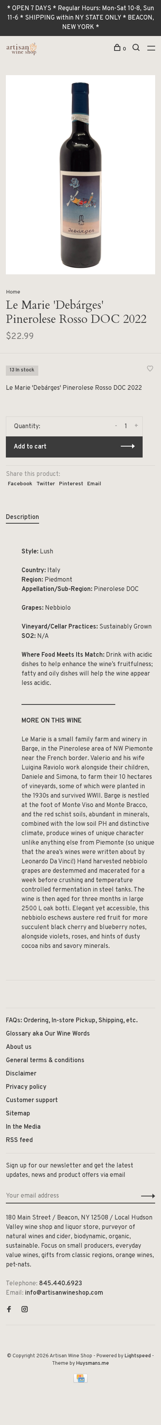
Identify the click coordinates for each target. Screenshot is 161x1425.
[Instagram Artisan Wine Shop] (24, 1310)
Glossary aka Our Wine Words (48, 1034)
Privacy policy (26, 1087)
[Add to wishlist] (150, 370)
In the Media (23, 1127)
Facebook (20, 484)
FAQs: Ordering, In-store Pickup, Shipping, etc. (72, 1021)
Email (94, 484)
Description (22, 517)
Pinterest (71, 484)
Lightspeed (138, 1356)
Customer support (32, 1100)
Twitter (45, 484)
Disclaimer (21, 1074)
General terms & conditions (45, 1061)
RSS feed (19, 1140)
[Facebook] (9, 1310)
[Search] (136, 49)
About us (19, 1047)
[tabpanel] (80, 174)
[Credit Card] (80, 1381)
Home (13, 292)
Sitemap (18, 1114)
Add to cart (30, 447)
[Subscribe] (146, 1196)
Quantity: (27, 427)
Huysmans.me (92, 1363)
